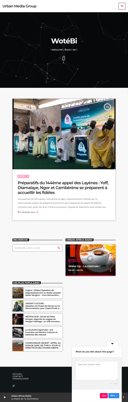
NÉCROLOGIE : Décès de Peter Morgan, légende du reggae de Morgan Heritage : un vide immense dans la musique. (43, 320)
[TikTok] (13, 386)
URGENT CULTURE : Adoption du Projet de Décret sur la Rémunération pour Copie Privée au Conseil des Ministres (43, 307)
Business (74, 260)
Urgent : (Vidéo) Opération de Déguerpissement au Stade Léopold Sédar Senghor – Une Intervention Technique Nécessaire (43, 294)
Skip (104, 395)
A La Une (23, 176)
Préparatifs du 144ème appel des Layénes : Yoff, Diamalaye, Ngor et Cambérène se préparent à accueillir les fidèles (63, 187)
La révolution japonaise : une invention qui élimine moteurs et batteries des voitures (41, 332)
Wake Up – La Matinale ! (84, 266)
